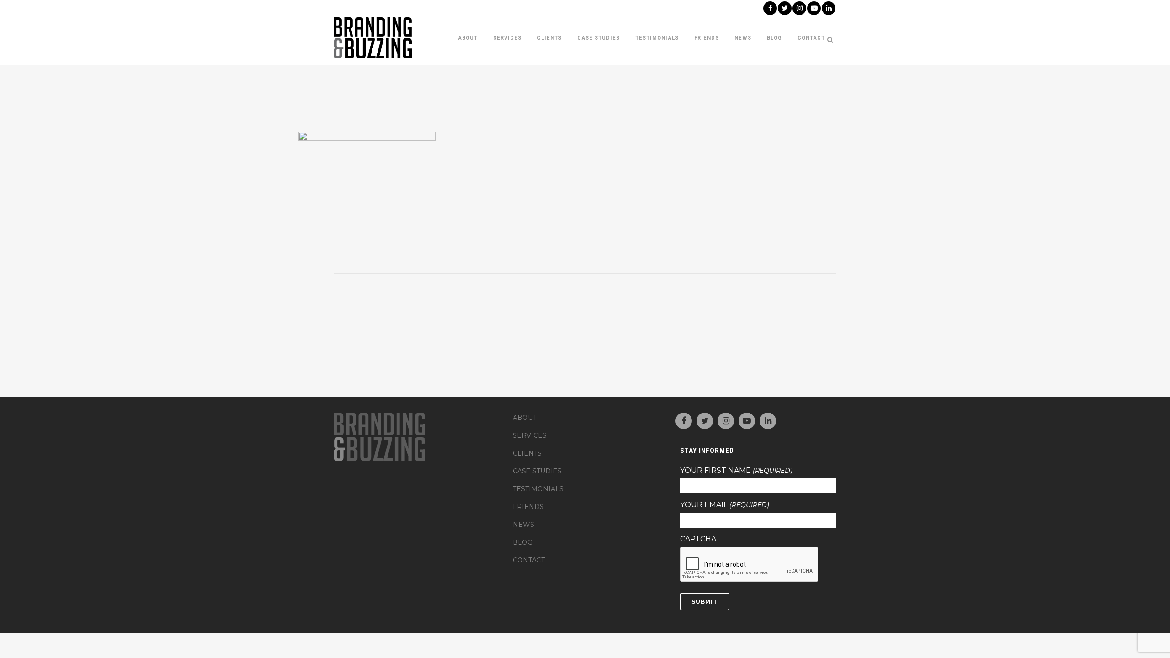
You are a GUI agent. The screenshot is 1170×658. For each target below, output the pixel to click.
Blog (522, 542)
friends (528, 507)
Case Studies (537, 471)
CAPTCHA (698, 539)
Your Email (724, 505)
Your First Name (736, 471)
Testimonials (538, 489)
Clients (527, 453)
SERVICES (530, 435)
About (525, 418)
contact (529, 560)
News (523, 524)
